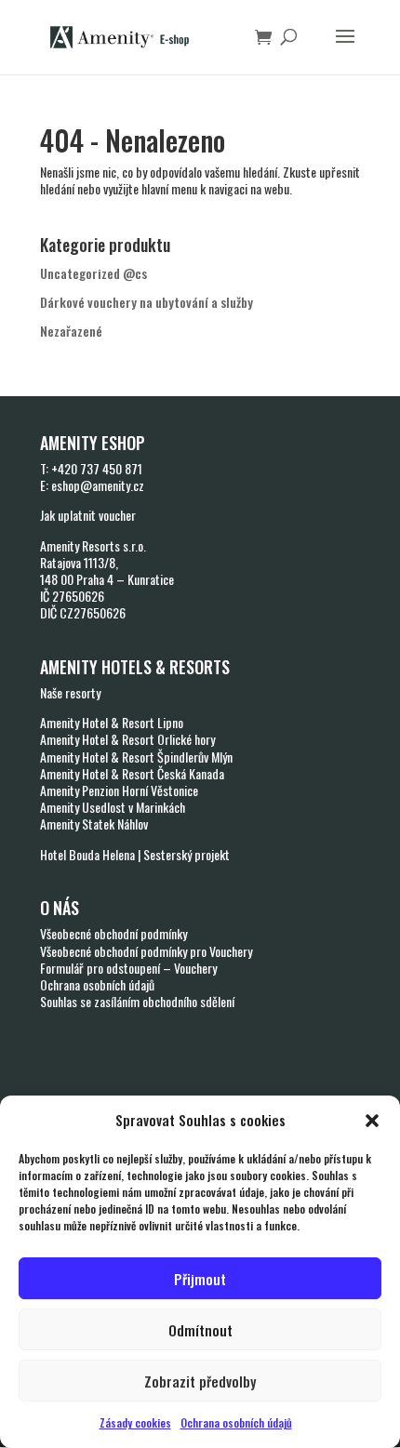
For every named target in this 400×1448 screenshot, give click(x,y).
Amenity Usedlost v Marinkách (112, 807)
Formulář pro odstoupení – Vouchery (128, 967)
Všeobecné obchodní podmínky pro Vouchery (146, 951)
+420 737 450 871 (96, 468)
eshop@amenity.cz (97, 485)
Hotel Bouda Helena (87, 854)
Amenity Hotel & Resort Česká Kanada (132, 773)
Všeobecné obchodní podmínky (113, 933)
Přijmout (200, 1279)
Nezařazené (71, 330)
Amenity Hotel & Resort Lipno (111, 722)
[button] (372, 1120)
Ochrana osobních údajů (236, 1422)
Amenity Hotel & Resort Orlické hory (127, 739)
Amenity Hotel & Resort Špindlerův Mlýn (136, 756)
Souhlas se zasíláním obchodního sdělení (137, 1001)
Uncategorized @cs (93, 273)
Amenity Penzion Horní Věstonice (119, 790)
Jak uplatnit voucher (88, 515)
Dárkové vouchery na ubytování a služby (146, 302)
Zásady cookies (135, 1422)
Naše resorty (70, 692)
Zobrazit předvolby (200, 1381)
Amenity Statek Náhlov (94, 823)
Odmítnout (200, 1330)
